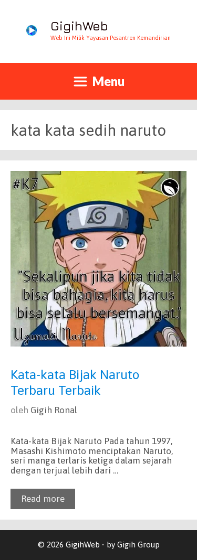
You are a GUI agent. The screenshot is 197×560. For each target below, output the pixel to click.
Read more (43, 498)
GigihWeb (79, 25)
